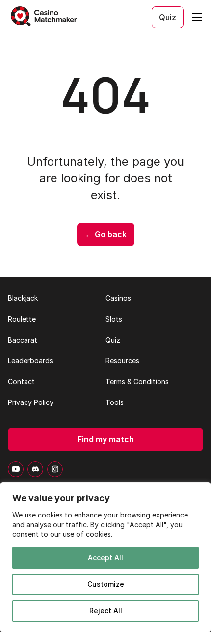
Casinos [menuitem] (118, 298)
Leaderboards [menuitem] (30, 360)
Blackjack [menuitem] (23, 298)
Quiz (167, 17)
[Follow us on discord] (35, 469)
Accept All (105, 557)
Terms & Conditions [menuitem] (137, 381)
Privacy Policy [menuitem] (30, 402)
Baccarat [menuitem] (22, 340)
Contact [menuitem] (21, 381)
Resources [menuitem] (122, 360)
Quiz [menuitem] (113, 340)
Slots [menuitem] (114, 319)
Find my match (106, 439)
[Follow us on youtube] (16, 469)
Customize (105, 584)
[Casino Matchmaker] (45, 17)
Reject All (105, 610)
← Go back (106, 234)
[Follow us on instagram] (55, 469)
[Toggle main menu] (197, 17)
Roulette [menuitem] (22, 319)
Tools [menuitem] (115, 402)
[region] (105, 557)
